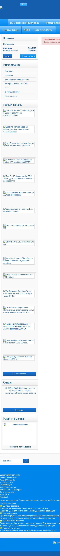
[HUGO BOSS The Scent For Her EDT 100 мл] (19, 276)
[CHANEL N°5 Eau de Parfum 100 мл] (19, 243)
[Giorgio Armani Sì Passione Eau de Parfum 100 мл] (19, 210)
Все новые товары (19, 374)
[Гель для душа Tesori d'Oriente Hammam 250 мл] (19, 358)
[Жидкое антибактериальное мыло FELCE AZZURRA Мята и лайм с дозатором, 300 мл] (19, 326)
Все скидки (19, 410)
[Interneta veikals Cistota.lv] (12, 7)
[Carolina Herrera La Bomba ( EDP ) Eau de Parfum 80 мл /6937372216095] (19, 113)
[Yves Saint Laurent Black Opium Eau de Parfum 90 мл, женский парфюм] (19, 261)
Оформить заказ (28, 56)
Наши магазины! (14, 419)
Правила (9, 75)
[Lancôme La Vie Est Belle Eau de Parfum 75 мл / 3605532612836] (19, 144)
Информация (11, 65)
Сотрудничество (12, 92)
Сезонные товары (10, 30)
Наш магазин (11, 96)
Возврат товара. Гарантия (16, 84)
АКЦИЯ (27, 30)
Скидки (7, 382)
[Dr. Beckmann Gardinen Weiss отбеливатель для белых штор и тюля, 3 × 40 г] (19, 293)
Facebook (4, 497)
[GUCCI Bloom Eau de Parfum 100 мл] (19, 226)
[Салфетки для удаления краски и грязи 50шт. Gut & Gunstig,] (19, 341)
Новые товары (12, 105)
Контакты (9, 71)
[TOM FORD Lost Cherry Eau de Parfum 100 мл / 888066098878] (19, 161)
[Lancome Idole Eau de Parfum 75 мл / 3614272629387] (19, 193)
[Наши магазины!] (19, 434)
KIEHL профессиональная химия (24, 22)
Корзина (8, 38)
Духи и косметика (43, 30)
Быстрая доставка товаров (17, 79)
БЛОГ (7, 88)
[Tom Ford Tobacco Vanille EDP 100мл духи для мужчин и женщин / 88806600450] (19, 178)
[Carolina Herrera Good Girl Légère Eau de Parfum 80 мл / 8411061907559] (19, 129)
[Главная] (4, 22)
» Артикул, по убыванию (20, 447)
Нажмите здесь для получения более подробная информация (27, 511)
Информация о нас (8, 487)
